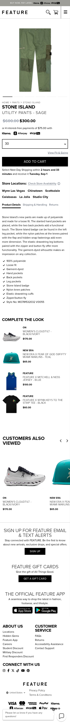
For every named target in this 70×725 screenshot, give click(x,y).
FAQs (38, 636)
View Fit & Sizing (58, 153)
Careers (7, 644)
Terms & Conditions (40, 695)
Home (5, 102)
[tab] (12, 205)
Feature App (10, 640)
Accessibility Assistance (49, 644)
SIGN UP (35, 551)
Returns (39, 640)
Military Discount (13, 652)
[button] (60, 441)
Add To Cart (35, 162)
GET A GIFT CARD (35, 578)
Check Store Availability (42, 183)
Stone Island (32, 102)
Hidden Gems (11, 636)
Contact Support (44, 648)
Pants (16, 102)
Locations (8, 632)
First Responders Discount (18, 656)
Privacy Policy (37, 690)
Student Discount (13, 648)
